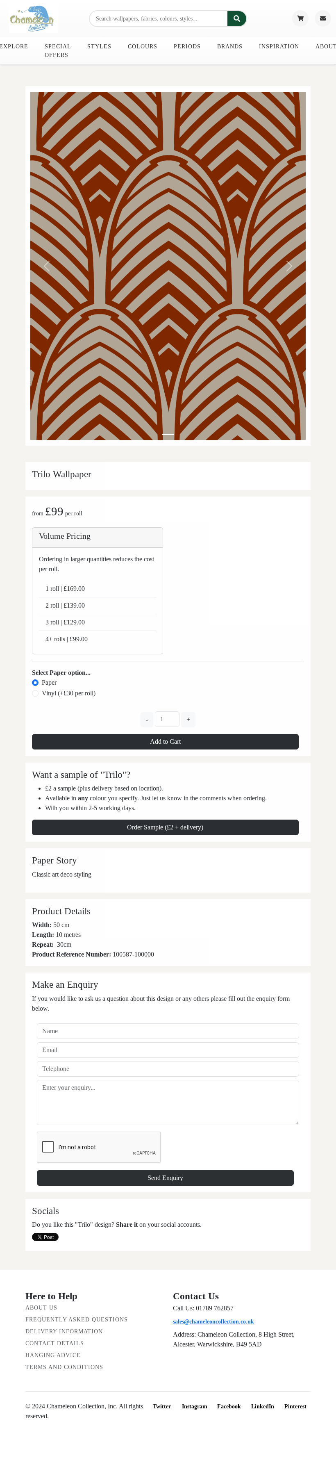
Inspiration (279, 46)
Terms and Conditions (64, 1367)
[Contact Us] (323, 18)
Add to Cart (165, 741)
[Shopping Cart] (300, 18)
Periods (187, 46)
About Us (41, 1308)
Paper (49, 682)
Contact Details (54, 1343)
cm (67, 944)
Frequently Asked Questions (76, 1320)
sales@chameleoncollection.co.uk (213, 1322)
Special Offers (58, 50)
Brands (230, 46)
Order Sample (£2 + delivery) (165, 827)
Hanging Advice (53, 1355)
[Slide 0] (168, 434)
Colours (142, 46)
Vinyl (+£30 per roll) (68, 693)
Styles (99, 46)
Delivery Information (64, 1331)
